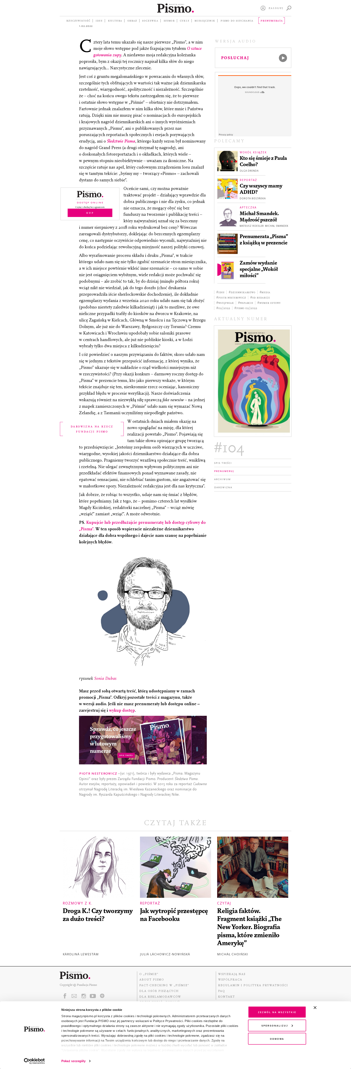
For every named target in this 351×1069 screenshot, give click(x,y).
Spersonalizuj (274, 1025)
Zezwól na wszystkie (277, 1012)
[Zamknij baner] (326, 1007)
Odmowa (277, 1038)
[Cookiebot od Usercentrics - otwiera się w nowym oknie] (34, 1061)
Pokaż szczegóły (73, 1061)
